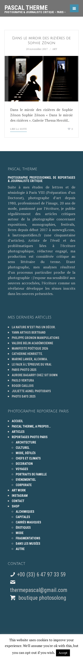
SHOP (15, 506)
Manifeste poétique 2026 (30, 348)
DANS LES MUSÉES (28, 543)
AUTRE (20, 549)
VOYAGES (22, 469)
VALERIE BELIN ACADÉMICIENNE (32, 343)
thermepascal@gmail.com (38, 590)
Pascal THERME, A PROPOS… (31, 426)
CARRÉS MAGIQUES (28, 522)
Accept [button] (63, 653)
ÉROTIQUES (23, 527)
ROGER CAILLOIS (23, 386)
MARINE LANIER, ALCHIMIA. (30, 359)
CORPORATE (24, 485)
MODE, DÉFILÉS (26, 453)
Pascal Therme (35, 7)
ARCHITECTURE (26, 442)
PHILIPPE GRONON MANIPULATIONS (35, 338)
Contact (18, 501)
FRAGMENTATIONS (28, 538)
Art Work (19, 490)
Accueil (17, 421)
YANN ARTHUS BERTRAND (29, 332)
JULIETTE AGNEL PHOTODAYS (31, 391)
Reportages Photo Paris (30, 437)
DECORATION (24, 463)
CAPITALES (23, 517)
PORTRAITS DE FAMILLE (31, 474)
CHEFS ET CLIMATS (28, 458)
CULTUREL (22, 447)
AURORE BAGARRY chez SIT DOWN (35, 375)
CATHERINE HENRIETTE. (27, 354)
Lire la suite (18, 129)
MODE (19, 533)
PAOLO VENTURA (23, 380)
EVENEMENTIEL (26, 479)
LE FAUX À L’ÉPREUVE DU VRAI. (32, 364)
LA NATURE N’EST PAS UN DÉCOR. (34, 327)
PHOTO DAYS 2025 (23, 396)
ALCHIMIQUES (25, 511)
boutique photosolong (41, 598)
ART (54, 49)
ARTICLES (18, 431)
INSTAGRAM (20, 495)
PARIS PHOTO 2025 (24, 370)
